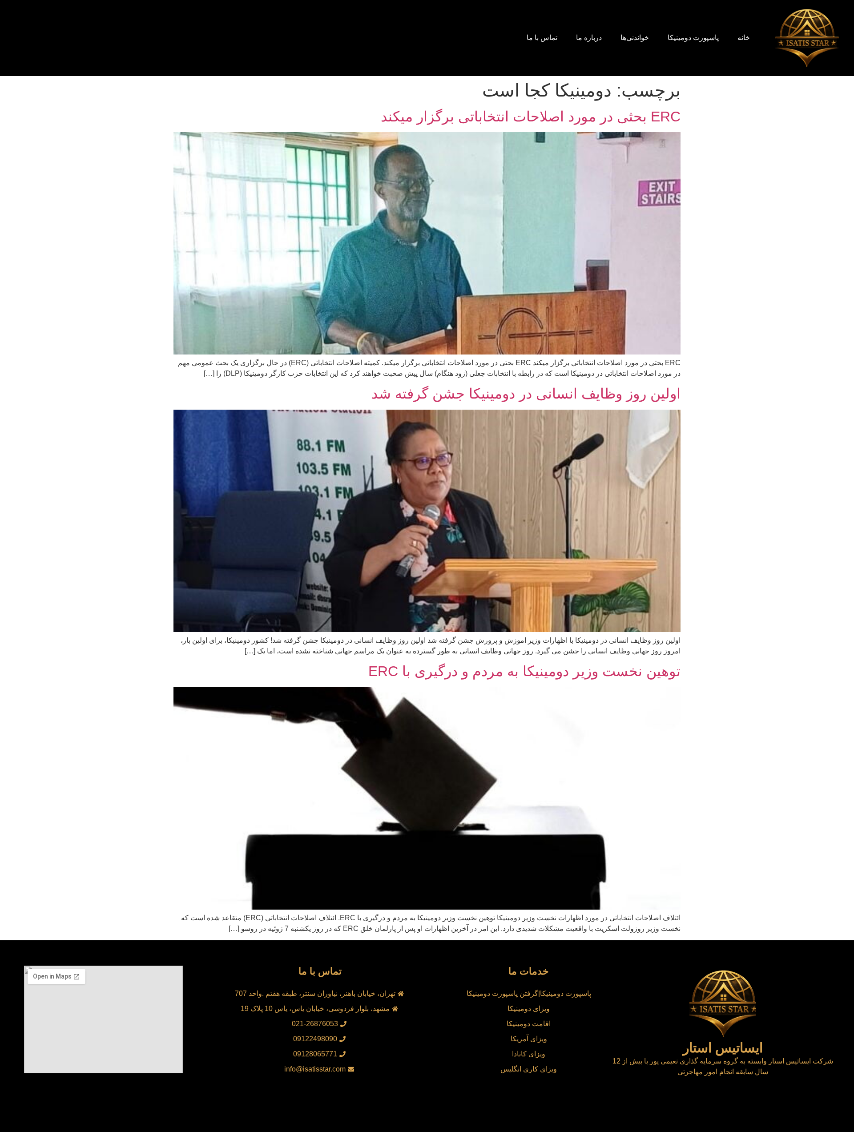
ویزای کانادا (528, 1054)
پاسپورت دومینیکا (693, 37)
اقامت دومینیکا (529, 1023)
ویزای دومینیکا (529, 1008)
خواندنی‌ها (634, 37)
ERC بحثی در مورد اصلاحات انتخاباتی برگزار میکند (531, 117)
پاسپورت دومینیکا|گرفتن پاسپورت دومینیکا (529, 993)
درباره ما (589, 37)
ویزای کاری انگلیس (528, 1069)
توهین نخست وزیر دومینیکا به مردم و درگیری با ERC (524, 671)
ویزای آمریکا (529, 1039)
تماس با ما (542, 37)
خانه (743, 37)
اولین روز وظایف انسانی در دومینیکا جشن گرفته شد (526, 394)
